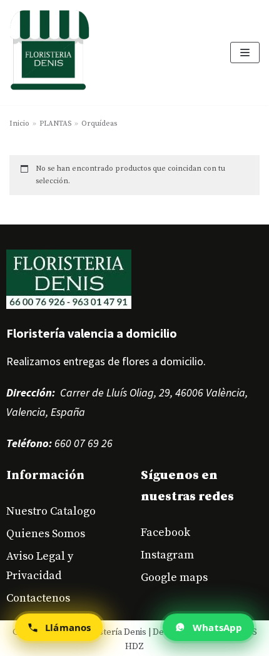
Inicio (19, 123)
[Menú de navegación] (245, 52)
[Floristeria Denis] (49, 52)
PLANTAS (55, 123)
